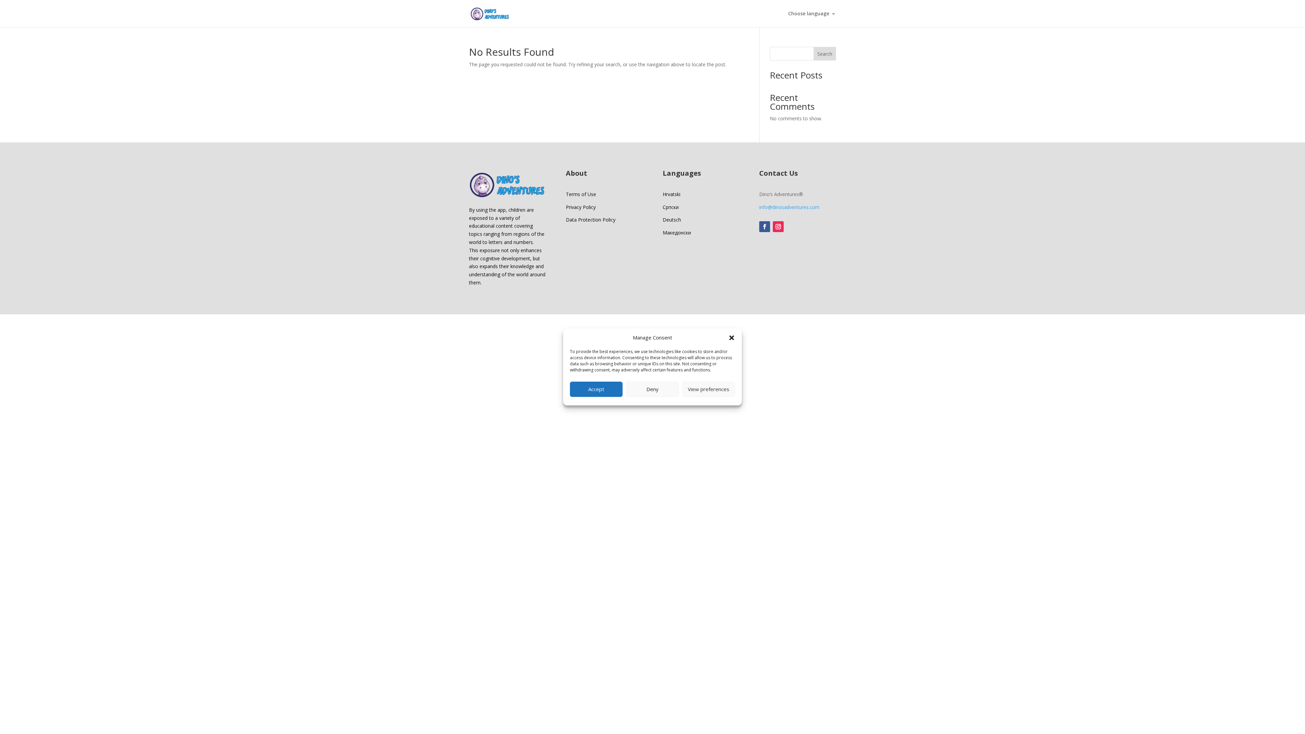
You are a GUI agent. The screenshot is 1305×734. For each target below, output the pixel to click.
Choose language (808, 14)
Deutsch (672, 219)
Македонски (677, 232)
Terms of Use (581, 194)
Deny (652, 389)
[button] (731, 337)
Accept (596, 389)
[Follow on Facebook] (764, 226)
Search (824, 54)
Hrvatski (671, 194)
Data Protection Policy (590, 219)
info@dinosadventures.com (789, 207)
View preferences (708, 389)
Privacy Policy (581, 207)
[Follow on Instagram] (778, 226)
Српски (671, 207)
